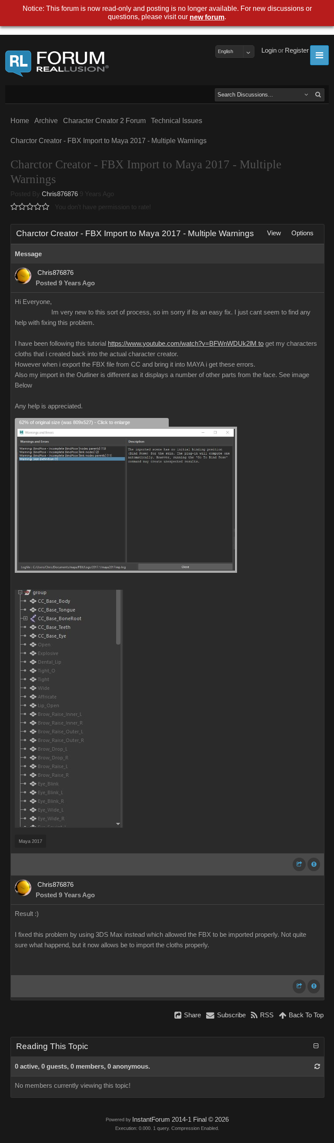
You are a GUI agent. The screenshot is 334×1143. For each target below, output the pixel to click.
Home (19, 120)
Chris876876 (60, 193)
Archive (46, 120)
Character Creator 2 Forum (104, 120)
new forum (207, 17)
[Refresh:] (317, 1066)
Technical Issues (176, 120)
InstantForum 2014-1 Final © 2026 (180, 1119)
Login (269, 50)
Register (297, 50)
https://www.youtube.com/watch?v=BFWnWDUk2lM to (186, 343)
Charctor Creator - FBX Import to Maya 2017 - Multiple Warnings (108, 140)
